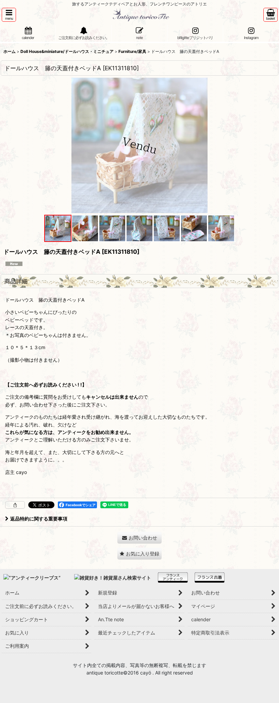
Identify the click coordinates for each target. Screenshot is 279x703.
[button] (9, 15)
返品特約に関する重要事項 (38, 518)
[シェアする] (15, 505)
